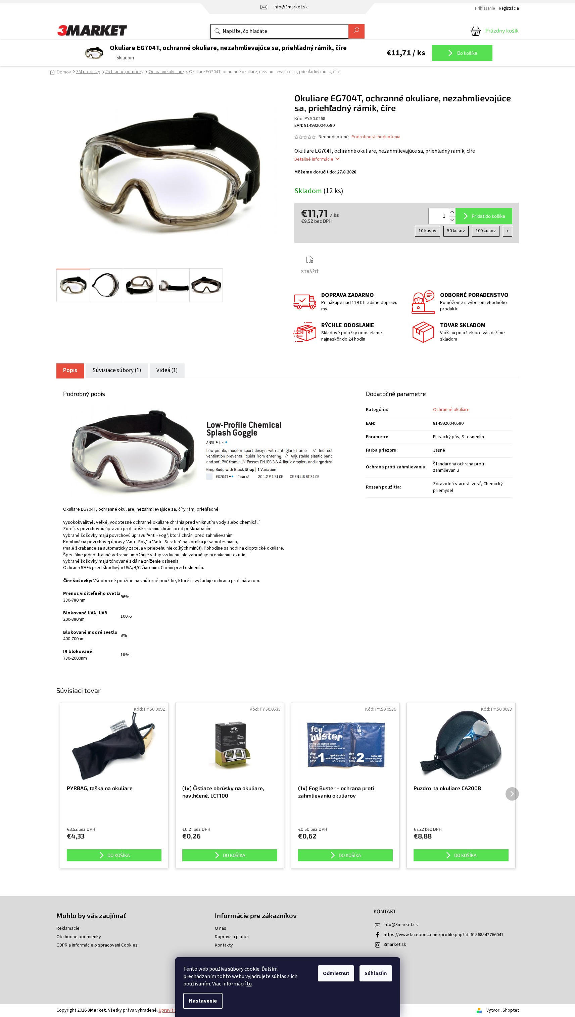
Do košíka (466, 53)
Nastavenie (203, 1001)
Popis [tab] (70, 370)
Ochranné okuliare (451, 409)
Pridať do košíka (488, 216)
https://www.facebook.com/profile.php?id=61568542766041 (444, 934)
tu (249, 983)
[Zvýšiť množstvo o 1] (452, 212)
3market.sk (395, 944)
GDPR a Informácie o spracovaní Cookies (97, 945)
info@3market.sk (401, 924)
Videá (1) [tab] (167, 370)
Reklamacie (68, 928)
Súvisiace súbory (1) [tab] (116, 370)
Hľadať (356, 31)
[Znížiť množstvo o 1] (452, 220)
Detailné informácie (313, 159)
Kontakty (224, 945)
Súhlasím (376, 973)
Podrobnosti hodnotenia (375, 137)
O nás (220, 928)
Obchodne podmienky (78, 937)
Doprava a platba (232, 937)
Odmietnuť (336, 973)
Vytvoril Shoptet (502, 1010)
